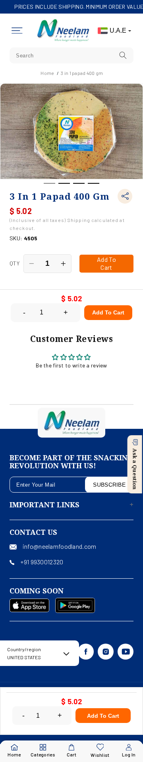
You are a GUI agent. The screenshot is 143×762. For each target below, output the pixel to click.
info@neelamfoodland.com (59, 546)
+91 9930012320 (41, 562)
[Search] (123, 55)
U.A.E (118, 30)
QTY (14, 263)
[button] (17, 30)
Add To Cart (108, 312)
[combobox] (71, 55)
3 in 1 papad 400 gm (82, 73)
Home (47, 73)
